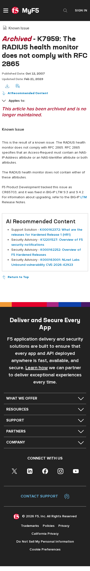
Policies (48, 526)
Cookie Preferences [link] (45, 549)
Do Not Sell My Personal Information (45, 541)
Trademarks (30, 526)
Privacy (63, 526)
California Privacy (45, 534)
